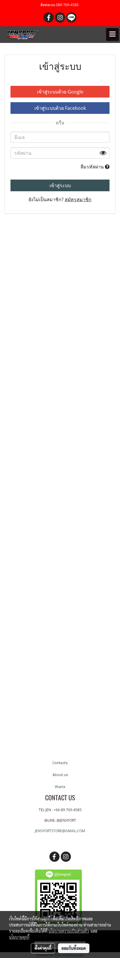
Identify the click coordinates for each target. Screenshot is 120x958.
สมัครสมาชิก (78, 199)
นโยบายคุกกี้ (19, 937)
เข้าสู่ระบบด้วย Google (60, 91)
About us (60, 775)
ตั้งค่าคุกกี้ (43, 948)
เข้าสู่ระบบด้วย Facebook (60, 108)
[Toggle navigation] (112, 34)
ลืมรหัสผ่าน (92, 167)
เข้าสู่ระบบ (60, 185)
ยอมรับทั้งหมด (73, 948)
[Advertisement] (60, 487)
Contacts (60, 763)
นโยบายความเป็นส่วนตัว (68, 930)
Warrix (60, 787)
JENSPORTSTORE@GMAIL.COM (60, 830)
